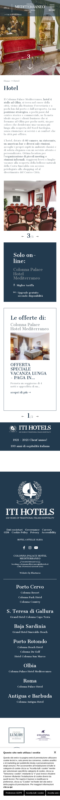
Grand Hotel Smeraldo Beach (30, 632)
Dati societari (14, 529)
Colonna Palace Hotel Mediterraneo (30, 671)
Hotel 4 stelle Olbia (30, 540)
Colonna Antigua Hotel (30, 702)
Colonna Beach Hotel (30, 647)
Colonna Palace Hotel (30, 686)
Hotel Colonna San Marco (30, 656)
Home (7, 81)
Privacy (34, 532)
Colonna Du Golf (30, 651)
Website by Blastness (30, 573)
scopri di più (19, 392)
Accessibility (49, 532)
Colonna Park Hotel (30, 597)
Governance (32, 529)
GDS (6, 532)
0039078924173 (29, 562)
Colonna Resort (30, 592)
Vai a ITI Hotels (14, 15)
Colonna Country (30, 602)
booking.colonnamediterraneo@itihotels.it (30, 564)
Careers (47, 529)
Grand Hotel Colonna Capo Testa (30, 617)
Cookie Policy (20, 532)
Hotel (16, 81)
